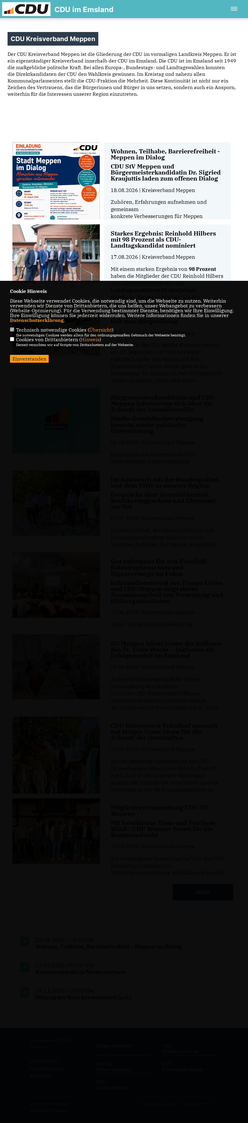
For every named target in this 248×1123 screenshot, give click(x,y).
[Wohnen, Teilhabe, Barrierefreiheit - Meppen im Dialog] (56, 204)
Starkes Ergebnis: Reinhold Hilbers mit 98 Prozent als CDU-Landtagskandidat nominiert (163, 239)
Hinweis (90, 339)
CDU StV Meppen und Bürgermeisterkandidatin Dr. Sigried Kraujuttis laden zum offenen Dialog (166, 172)
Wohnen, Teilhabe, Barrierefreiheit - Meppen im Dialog (165, 154)
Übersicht (100, 330)
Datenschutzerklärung (37, 320)
